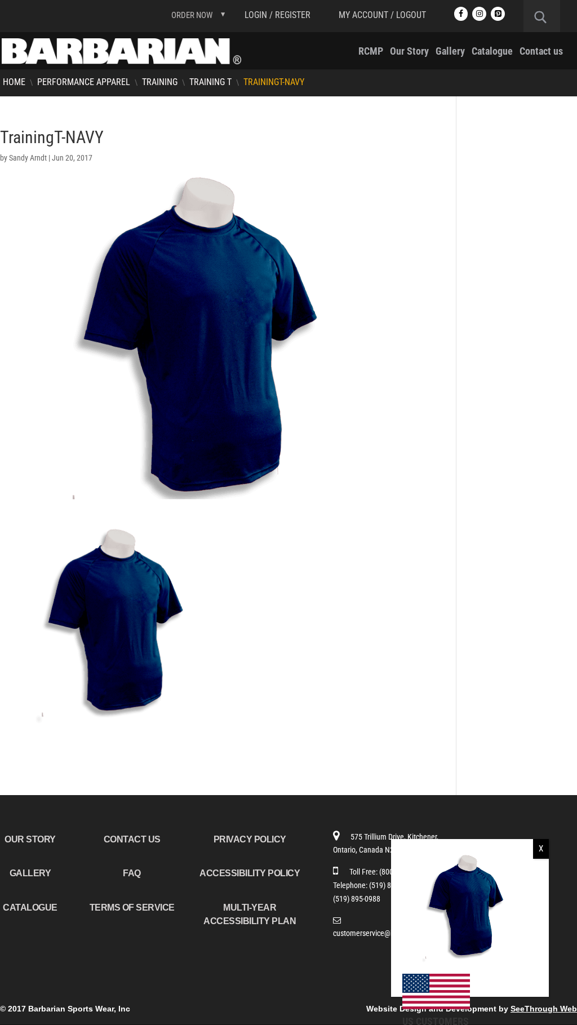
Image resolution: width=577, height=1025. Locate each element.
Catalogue (492, 52)
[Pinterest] (498, 14)
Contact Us (132, 839)
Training (159, 82)
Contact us (541, 52)
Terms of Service (132, 907)
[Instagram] (479, 14)
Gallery (450, 52)
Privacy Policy (250, 839)
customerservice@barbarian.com (384, 933)
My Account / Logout (382, 15)
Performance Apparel (83, 82)
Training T (210, 82)
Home (14, 82)
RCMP (370, 52)
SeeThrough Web (544, 1008)
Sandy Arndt (28, 157)
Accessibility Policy (249, 873)
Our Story (409, 52)
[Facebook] (461, 14)
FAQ (132, 873)
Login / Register (277, 15)
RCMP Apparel (504, 148)
